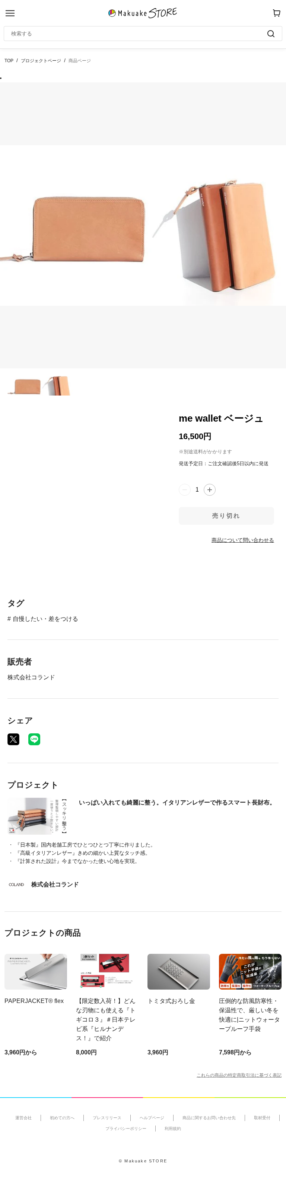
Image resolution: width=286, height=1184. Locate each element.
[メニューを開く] (10, 13)
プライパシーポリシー (125, 1128)
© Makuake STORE (143, 1161)
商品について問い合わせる (243, 540)
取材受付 (262, 1117)
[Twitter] (13, 739)
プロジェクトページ (41, 60)
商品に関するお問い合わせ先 (209, 1117)
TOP (8, 60)
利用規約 (173, 1128)
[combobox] (139, 33)
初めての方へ (62, 1117)
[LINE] (34, 739)
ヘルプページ (152, 1117)
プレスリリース (107, 1117)
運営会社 (23, 1117)
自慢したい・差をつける (45, 619)
